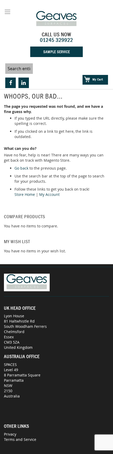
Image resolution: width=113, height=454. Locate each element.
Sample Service (56, 52)
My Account (49, 194)
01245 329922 (56, 40)
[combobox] (19, 68)
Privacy (10, 434)
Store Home (24, 194)
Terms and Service (20, 439)
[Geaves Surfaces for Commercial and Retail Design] (56, 19)
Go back (21, 168)
